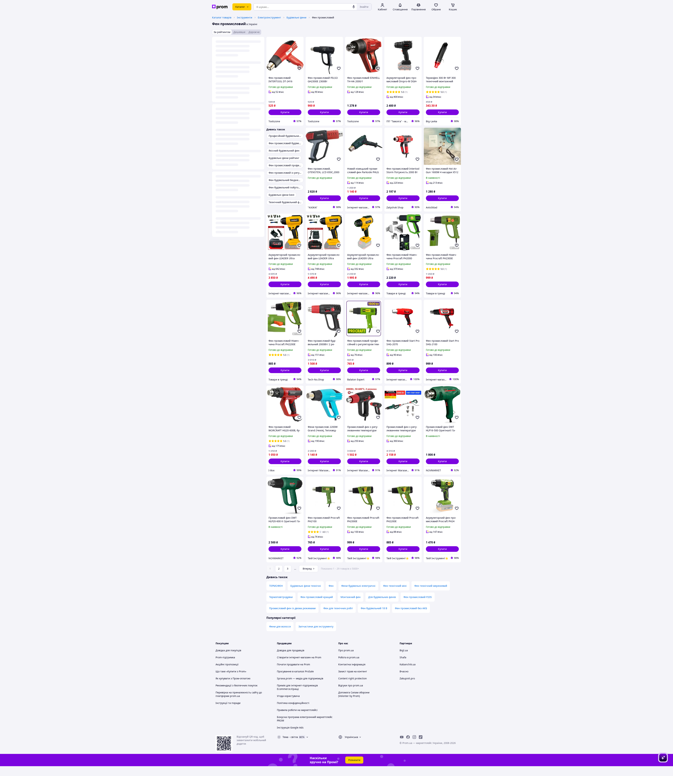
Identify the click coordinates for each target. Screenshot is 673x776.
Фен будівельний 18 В (374, 608)
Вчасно (404, 671)
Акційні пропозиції (227, 664)
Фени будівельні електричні (358, 585)
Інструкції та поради (228, 703)
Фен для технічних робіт (338, 608)
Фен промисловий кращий (316, 597)
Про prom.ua (346, 650)
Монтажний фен (351, 597)
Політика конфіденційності (293, 703)
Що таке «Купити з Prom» (231, 671)
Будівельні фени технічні (305, 585)
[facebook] (408, 737)
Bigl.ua (404, 650)
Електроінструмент (269, 17)
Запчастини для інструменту (315, 626)
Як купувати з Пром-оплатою (233, 678)
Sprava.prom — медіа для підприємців (300, 678)
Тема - (290, 737)
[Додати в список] (299, 68)
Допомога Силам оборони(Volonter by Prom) (353, 694)
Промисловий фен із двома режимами (292, 608)
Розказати (354, 760)
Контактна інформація (351, 664)
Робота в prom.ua (348, 657)
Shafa (403, 657)
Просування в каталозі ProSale (295, 671)
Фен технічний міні (395, 585)
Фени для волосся (280, 626)
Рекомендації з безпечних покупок (236, 685)
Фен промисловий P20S (417, 597)
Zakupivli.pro (407, 678)
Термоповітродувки (281, 597)
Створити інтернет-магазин (294, 657)
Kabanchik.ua (408, 664)
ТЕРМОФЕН (276, 585)
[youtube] (402, 737)
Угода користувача (288, 696)
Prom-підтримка (225, 657)
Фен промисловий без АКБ (411, 608)
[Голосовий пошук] (354, 7)
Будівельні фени (296, 17)
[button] (284, 112)
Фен (331, 585)
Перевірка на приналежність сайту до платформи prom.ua (239, 694)
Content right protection (352, 678)
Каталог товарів (221, 17)
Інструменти (244, 17)
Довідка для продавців (290, 650)
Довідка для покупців (228, 650)
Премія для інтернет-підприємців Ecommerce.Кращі (297, 687)
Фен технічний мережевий (430, 585)
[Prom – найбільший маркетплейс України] (219, 7)
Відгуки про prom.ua (350, 685)
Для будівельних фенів (382, 597)
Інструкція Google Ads (290, 727)
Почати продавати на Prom (293, 664)
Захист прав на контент (352, 671)
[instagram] (414, 737)
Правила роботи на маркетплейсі (297, 710)
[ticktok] (421, 737)
